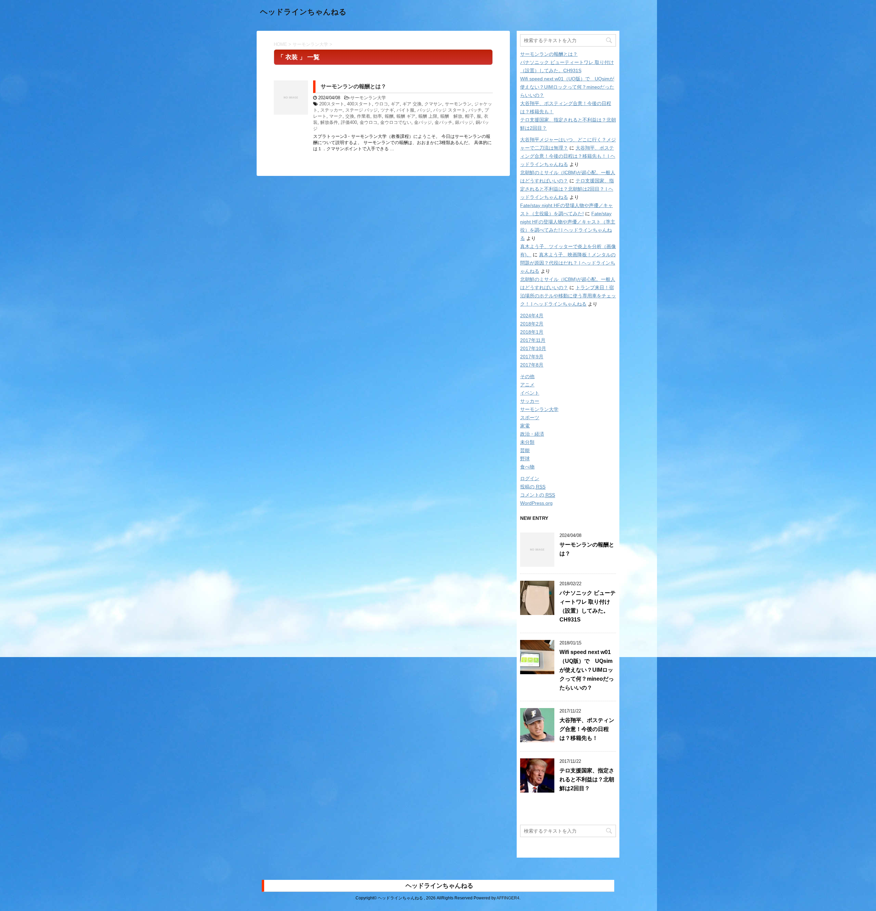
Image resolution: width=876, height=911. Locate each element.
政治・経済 (532, 434)
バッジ (423, 110)
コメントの (537, 495)
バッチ (475, 110)
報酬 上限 (427, 116)
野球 (525, 458)
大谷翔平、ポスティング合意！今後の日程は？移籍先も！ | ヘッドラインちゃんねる (567, 156)
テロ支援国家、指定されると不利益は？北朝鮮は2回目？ (586, 779)
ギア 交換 (412, 103)
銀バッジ (464, 122)
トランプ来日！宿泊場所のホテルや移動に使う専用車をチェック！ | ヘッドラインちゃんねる (568, 296)
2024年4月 (531, 315)
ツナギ (387, 110)
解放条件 (329, 122)
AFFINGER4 (508, 898)
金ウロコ (368, 122)
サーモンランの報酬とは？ (353, 86)
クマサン (433, 103)
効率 (377, 116)
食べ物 (527, 467)
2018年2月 (531, 323)
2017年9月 (531, 356)
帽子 (469, 116)
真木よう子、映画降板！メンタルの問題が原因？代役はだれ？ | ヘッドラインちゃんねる (568, 263)
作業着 (363, 116)
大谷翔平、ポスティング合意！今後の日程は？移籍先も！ (586, 729)
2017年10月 (533, 348)
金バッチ (443, 122)
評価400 (349, 122)
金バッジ (423, 122)
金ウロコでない (395, 122)
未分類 (527, 442)
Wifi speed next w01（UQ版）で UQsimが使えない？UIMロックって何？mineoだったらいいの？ (567, 87)
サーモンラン (458, 103)
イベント (529, 393)
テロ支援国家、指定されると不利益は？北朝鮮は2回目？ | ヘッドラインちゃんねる (567, 189)
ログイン (529, 478)
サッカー (529, 401)
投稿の (532, 486)
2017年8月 (531, 365)
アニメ (527, 384)
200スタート (331, 103)
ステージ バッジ (361, 110)
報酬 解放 (451, 116)
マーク (336, 116)
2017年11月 (532, 340)
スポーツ (529, 417)
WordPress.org (536, 503)
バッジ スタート (449, 110)
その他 (527, 376)
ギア (395, 103)
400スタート (359, 103)
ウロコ (381, 103)
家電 (525, 425)
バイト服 (405, 110)
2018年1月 (531, 332)
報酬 (389, 116)
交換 (349, 116)
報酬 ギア (405, 116)
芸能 (525, 450)
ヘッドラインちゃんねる (303, 11)
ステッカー (331, 110)
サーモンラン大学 (368, 97)
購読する (538, 813)
